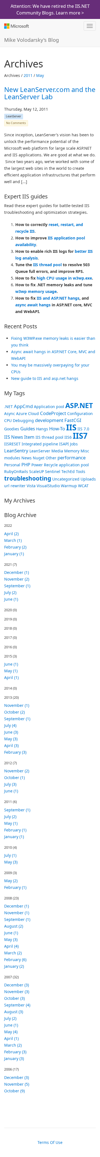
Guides (27, 428)
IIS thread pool (47, 264)
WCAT (83, 485)
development (49, 420)
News (26, 457)
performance (72, 457)
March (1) (13, 540)
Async (9, 413)
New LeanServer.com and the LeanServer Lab (50, 93)
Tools (80, 471)
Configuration (80, 413)
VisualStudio (48, 485)
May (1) (11, 670)
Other (51, 457)
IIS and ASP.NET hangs (58, 298)
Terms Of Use (50, 1142)
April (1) (11, 677)
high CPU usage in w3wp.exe (64, 278)
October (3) (14, 998)
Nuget (38, 457)
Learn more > (70, 13)
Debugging (23, 420)
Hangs (42, 428)
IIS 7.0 (83, 428)
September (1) (17, 585)
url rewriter (15, 485)
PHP (25, 464)
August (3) (13, 1011)
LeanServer (13, 116)
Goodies (11, 428)
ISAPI (64, 444)
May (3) (11, 738)
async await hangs (33, 304)
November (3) (16, 991)
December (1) (16, 572)
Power (37, 464)
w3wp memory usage (36, 291)
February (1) (15, 830)
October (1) (14, 777)
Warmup (69, 485)
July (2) (10, 592)
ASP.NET (79, 405)
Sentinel (52, 471)
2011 (28, 75)
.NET (8, 406)
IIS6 (68, 437)
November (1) (16, 705)
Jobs (74, 444)
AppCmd (23, 406)
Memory (71, 450)
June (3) (11, 732)
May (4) (11, 1031)
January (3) (14, 1058)
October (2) (14, 712)
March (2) (13, 952)
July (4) (10, 725)
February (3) (15, 752)
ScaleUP (36, 471)
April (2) (11, 533)
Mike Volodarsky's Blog (31, 40)
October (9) (14, 1090)
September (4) (17, 1005)
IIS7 (80, 435)
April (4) (11, 946)
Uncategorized (65, 479)
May (40, 75)
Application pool (49, 406)
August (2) (13, 926)
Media (57, 450)
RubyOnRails (16, 471)
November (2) (16, 579)
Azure (21, 413)
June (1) (11, 599)
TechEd (68, 471)
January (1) (14, 553)
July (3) (10, 784)
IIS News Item (19, 437)
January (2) (14, 966)
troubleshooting (27, 478)
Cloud (33, 413)
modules (12, 457)
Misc (85, 450)
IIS (71, 427)
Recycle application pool (66, 464)
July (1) (10, 855)
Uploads (88, 479)
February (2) (15, 547)
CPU (8, 420)
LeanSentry (16, 450)
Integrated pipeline (40, 444)
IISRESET (12, 444)
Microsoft (16, 26)
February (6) (15, 959)
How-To (57, 428)
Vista (31, 485)
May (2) (11, 880)
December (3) (16, 985)
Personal (12, 464)
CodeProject (53, 413)
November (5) (16, 1084)
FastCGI (72, 420)
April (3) (11, 745)
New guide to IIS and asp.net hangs (44, 378)
